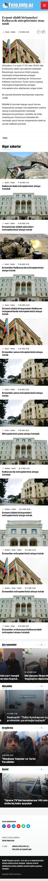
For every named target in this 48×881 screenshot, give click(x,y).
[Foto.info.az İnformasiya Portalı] (18, 5)
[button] (35, 645)
